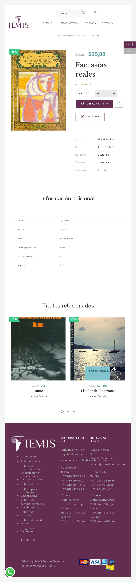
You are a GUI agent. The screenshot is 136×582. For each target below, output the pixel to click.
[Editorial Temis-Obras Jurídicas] (18, 23)
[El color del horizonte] (97, 355)
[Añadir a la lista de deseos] (119, 104)
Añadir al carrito (94, 103)
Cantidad (82, 93)
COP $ (128, 51)
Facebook (21, 540)
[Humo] (38, 355)
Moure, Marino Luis (108, 139)
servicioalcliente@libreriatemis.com (84, 460)
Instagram (34, 540)
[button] (60, 56)
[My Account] (95, 13)
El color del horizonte (98, 391)
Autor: (78, 139)
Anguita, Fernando (98, 396)
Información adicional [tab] (68, 198)
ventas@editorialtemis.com (108, 464)
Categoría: (81, 154)
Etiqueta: (80, 162)
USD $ (128, 44)
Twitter (27, 540)
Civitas (63, 229)
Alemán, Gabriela (39, 396)
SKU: (78, 147)
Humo (38, 391)
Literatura (103, 154)
